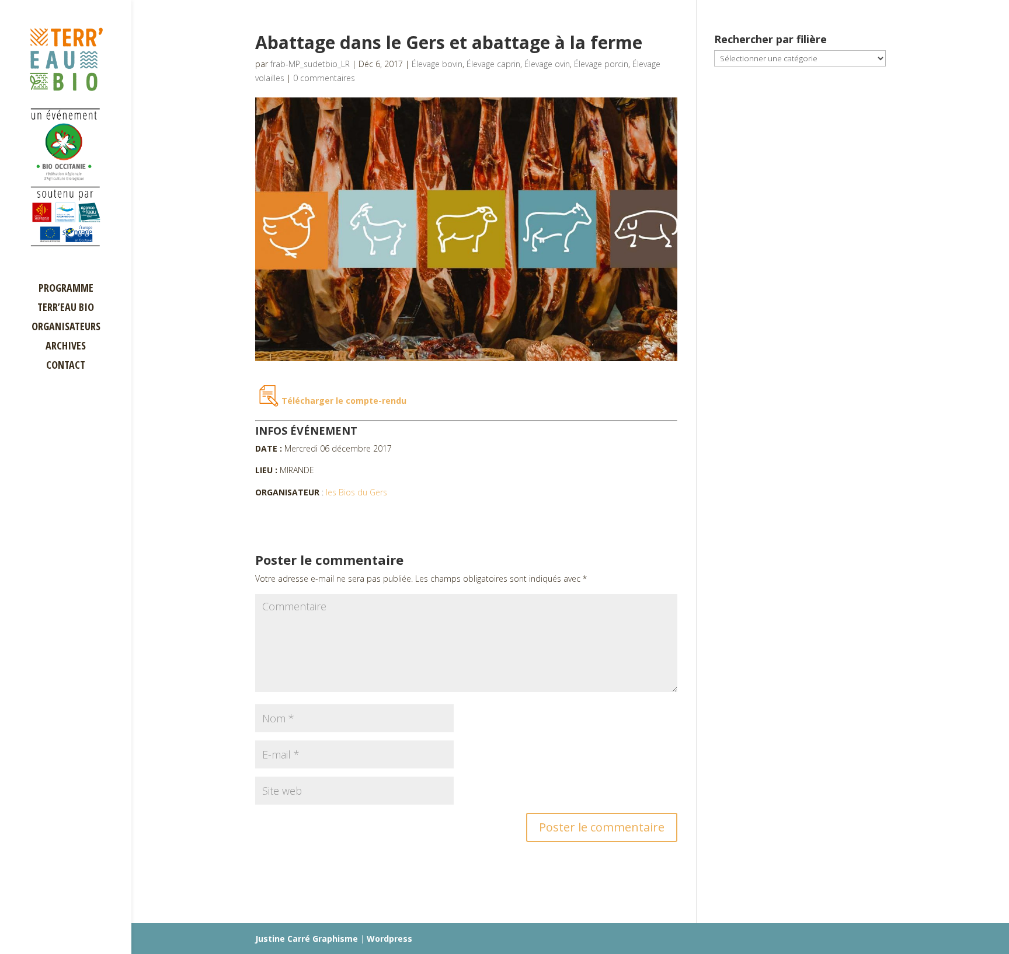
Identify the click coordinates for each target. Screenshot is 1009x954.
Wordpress (389, 938)
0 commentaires (324, 77)
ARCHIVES (66, 346)
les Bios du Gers (356, 492)
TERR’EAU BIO (65, 308)
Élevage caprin (493, 63)
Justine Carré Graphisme (306, 938)
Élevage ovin (547, 63)
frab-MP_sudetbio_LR (310, 63)
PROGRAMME (66, 289)
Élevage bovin (437, 63)
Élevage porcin (601, 63)
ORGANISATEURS (66, 327)
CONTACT (65, 366)
